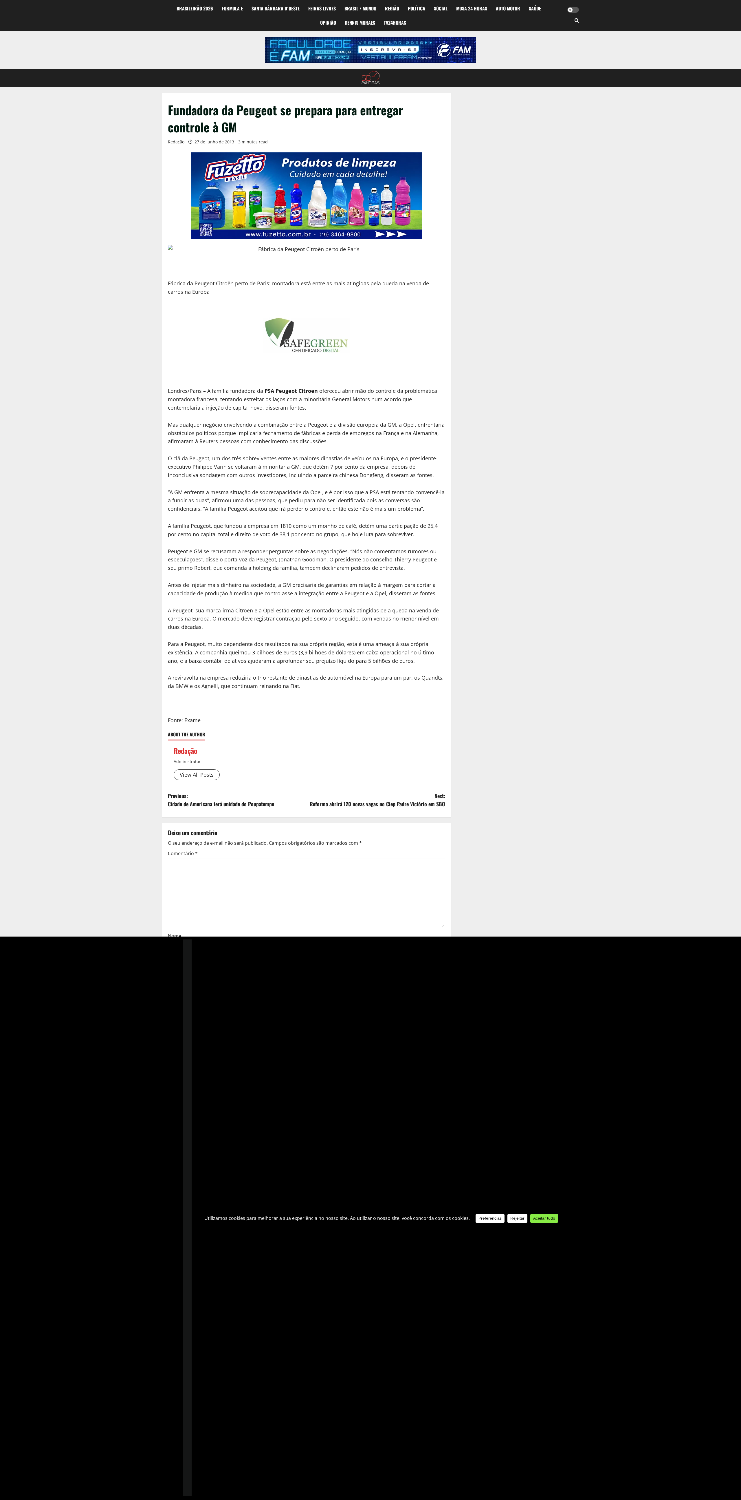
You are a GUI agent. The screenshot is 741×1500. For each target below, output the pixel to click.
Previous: (221, 800)
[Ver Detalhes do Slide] (370, 50)
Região (392, 8)
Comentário (183, 853)
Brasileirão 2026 (195, 8)
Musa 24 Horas (471, 8)
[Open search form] (577, 21)
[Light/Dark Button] (573, 10)
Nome (174, 936)
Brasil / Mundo (360, 8)
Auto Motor (508, 8)
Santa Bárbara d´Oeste (276, 8)
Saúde (535, 8)
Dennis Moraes (360, 22)
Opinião (328, 22)
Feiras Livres (322, 8)
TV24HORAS (395, 22)
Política (416, 8)
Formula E (232, 8)
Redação (176, 142)
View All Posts (197, 774)
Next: (377, 800)
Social (440, 8)
